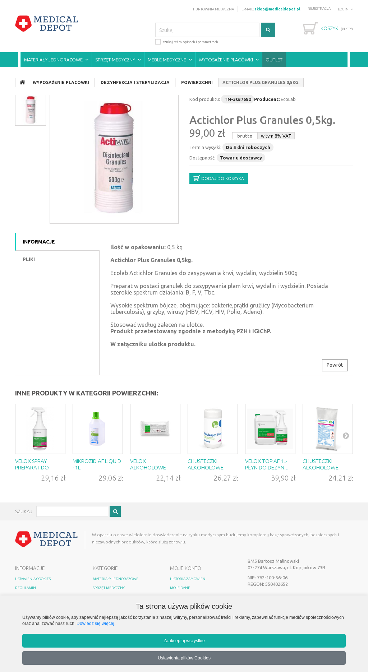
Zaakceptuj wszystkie (184, 640)
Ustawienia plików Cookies (184, 657)
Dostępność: (202, 157)
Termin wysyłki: (205, 147)
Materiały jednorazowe (53, 59)
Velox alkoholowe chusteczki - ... (149, 467)
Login (343, 9)
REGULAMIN (25, 588)
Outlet (274, 59)
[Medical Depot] (46, 23)
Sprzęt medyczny (115, 59)
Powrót (335, 365)
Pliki (29, 259)
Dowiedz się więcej (95, 623)
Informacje (39, 242)
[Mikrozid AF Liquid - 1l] (98, 429)
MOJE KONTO (185, 568)
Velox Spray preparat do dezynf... (32, 467)
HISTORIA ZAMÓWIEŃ (187, 579)
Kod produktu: (204, 99)
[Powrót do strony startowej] (22, 82)
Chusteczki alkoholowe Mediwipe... (206, 467)
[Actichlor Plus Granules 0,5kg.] (114, 159)
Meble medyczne (167, 59)
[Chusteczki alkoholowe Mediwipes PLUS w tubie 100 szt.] (213, 429)
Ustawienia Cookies (33, 579)
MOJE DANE (180, 588)
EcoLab (288, 99)
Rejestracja (319, 8)
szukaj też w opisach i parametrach (190, 42)
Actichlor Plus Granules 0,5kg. (262, 120)
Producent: (267, 99)
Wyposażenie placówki (226, 59)
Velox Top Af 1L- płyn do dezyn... (267, 464)
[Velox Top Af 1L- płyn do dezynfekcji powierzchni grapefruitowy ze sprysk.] (270, 429)
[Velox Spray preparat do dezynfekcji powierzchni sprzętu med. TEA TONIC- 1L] (40, 429)
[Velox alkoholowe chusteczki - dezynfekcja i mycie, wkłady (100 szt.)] (155, 429)
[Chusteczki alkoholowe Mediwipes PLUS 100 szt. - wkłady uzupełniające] (328, 429)
